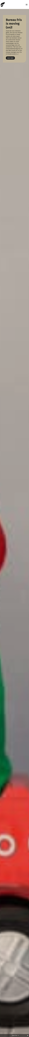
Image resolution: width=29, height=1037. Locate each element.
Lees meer (10, 58)
